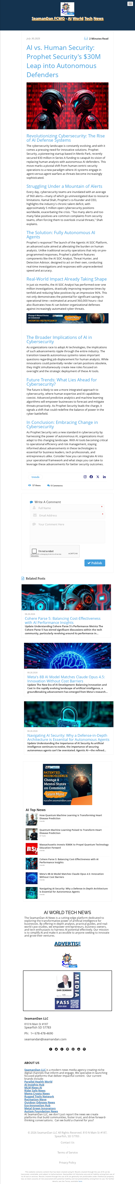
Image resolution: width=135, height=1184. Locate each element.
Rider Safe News (34, 1090)
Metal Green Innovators (40, 1108)
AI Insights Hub (34, 1084)
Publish (96, 563)
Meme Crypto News (37, 1093)
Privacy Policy (67, 1162)
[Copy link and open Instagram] (85, 476)
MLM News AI (33, 1087)
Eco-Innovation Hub (37, 1105)
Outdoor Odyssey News (39, 1102)
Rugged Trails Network (39, 1096)
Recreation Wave (35, 1099)
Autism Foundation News (41, 1111)
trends (35, 477)
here (80, 1181)
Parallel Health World (38, 1082)
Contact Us (67, 1142)
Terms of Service (67, 1152)
